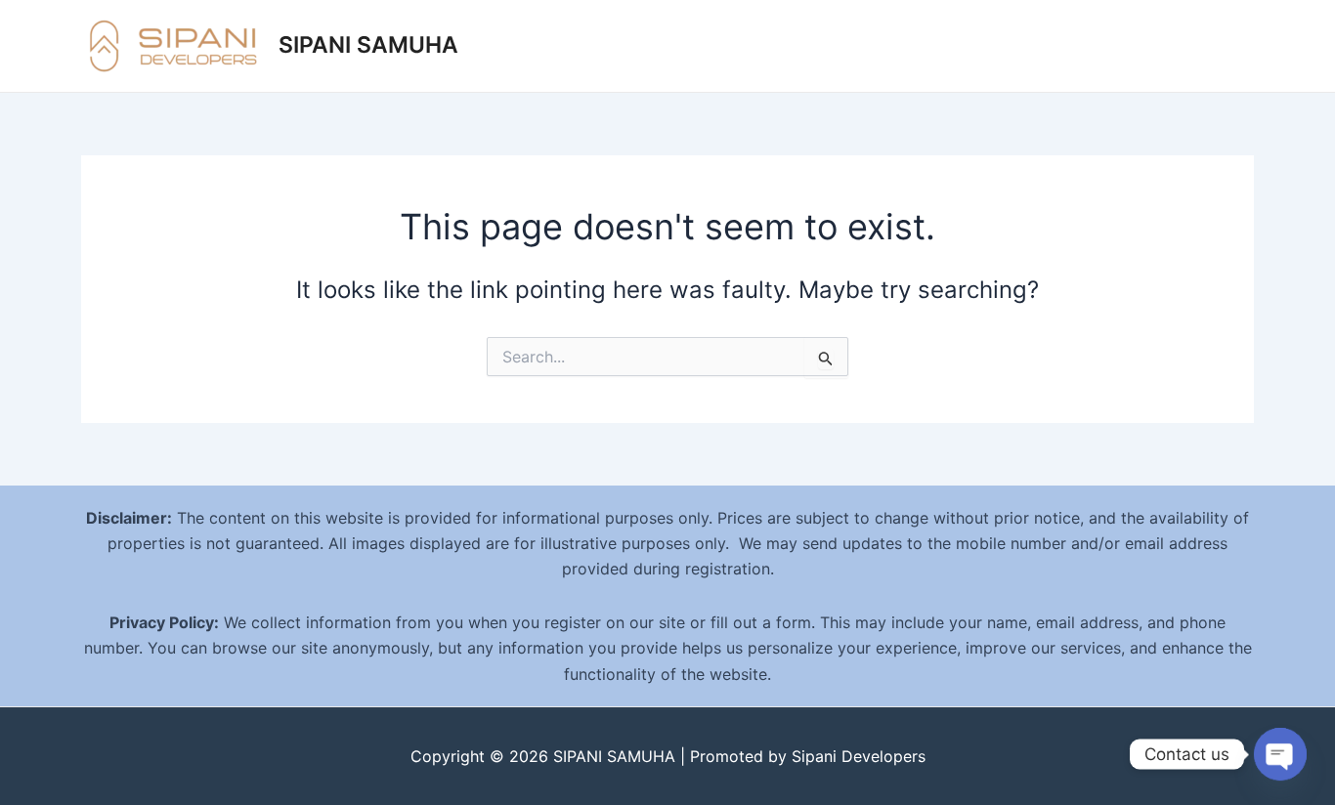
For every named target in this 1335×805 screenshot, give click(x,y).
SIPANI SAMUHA (368, 45)
